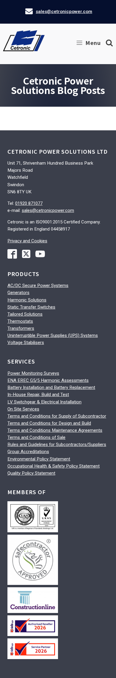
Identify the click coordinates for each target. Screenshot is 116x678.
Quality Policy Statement (31, 473)
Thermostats (20, 321)
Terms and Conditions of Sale (36, 437)
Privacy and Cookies (27, 241)
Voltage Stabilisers (25, 342)
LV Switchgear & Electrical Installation (44, 402)
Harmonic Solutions (26, 300)
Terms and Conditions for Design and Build (49, 423)
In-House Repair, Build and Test (38, 394)
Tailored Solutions (25, 314)
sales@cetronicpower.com (64, 11)
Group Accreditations (28, 451)
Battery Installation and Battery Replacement (51, 387)
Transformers (20, 328)
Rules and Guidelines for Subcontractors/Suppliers (56, 444)
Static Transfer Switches (31, 307)
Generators (18, 292)
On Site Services (23, 409)
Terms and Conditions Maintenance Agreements (54, 430)
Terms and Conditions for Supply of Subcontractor (56, 416)
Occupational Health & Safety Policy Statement (53, 466)
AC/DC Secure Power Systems (37, 285)
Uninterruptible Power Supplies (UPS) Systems (52, 335)
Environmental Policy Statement (38, 459)
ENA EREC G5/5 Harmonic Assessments (48, 380)
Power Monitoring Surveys (33, 373)
